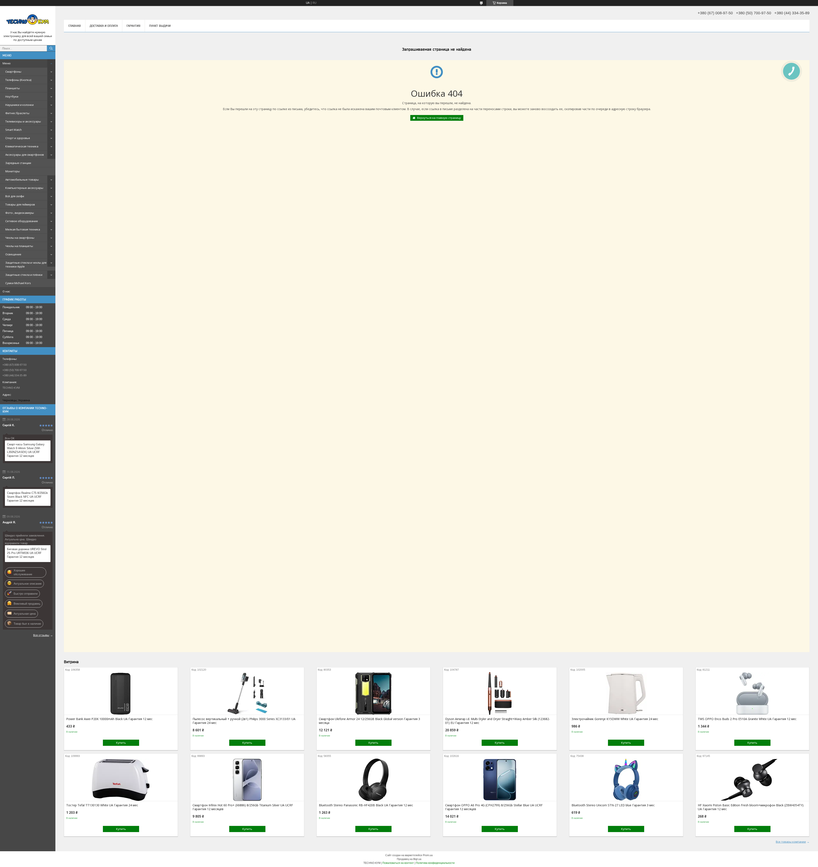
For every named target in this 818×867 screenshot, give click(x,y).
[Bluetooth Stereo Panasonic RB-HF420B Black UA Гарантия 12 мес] (373, 779)
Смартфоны (13, 71)
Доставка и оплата (104, 25)
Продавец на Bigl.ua (409, 859)
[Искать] (51, 48)
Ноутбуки (11, 96)
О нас (6, 291)
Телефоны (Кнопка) (18, 80)
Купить (121, 743)
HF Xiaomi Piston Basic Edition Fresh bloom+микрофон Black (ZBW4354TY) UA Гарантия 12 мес (751, 807)
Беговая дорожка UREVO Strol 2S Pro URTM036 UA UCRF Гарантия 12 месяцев (26, 553)
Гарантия (133, 25)
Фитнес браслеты (17, 113)
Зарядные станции (18, 163)
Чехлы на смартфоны (19, 238)
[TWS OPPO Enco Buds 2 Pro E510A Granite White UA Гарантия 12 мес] (752, 693)
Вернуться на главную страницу (439, 118)
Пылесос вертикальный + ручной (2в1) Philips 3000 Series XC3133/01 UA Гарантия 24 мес (244, 721)
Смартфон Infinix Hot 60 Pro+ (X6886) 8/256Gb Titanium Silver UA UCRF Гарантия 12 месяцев (243, 807)
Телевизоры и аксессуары (23, 121)
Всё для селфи (14, 196)
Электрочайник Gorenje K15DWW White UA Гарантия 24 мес (615, 719)
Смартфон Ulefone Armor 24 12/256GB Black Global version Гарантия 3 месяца (369, 721)
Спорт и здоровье (17, 138)
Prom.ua (428, 855)
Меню (7, 63)
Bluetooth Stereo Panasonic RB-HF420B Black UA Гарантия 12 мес (366, 805)
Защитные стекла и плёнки (23, 275)
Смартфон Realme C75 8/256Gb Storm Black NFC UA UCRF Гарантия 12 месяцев (27, 496)
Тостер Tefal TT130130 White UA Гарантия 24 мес (102, 805)
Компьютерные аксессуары (24, 188)
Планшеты (12, 88)
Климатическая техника (21, 146)
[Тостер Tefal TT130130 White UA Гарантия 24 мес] (121, 779)
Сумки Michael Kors (18, 283)
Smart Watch (13, 130)
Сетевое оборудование (21, 221)
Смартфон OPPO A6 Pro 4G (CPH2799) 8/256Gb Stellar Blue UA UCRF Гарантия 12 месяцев (494, 807)
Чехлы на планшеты (19, 246)
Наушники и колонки (19, 105)
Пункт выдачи (160, 25)
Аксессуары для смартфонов (24, 155)
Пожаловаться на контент (398, 862)
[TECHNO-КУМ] (27, 19)
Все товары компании (791, 842)
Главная (74, 25)
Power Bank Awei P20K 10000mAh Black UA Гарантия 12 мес (109, 719)
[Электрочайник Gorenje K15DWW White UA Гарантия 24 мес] (626, 693)
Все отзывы (41, 635)
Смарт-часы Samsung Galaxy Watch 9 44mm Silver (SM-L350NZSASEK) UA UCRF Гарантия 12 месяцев (26, 450)
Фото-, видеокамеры (19, 213)
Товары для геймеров (20, 204)
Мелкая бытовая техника (22, 229)
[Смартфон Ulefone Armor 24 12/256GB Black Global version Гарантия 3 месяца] (373, 693)
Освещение (13, 254)
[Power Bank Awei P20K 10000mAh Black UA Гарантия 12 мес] (121, 693)
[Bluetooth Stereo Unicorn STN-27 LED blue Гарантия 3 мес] (626, 779)
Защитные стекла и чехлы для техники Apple (25, 264)
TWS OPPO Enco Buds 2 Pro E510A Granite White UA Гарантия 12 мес (747, 719)
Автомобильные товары (22, 179)
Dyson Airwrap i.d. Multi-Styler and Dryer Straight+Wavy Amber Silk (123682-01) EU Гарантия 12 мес (497, 721)
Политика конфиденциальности (435, 862)
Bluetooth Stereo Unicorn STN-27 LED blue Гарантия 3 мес (613, 805)
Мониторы (12, 171)
